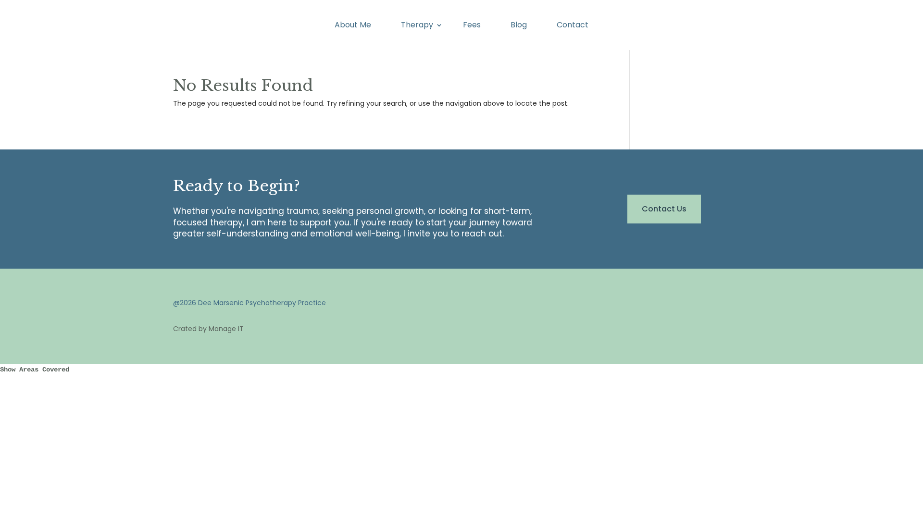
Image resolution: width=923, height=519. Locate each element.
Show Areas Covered (34, 369)
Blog (519, 26)
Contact (572, 26)
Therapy (417, 26)
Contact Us (664, 208)
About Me (353, 26)
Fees (472, 26)
